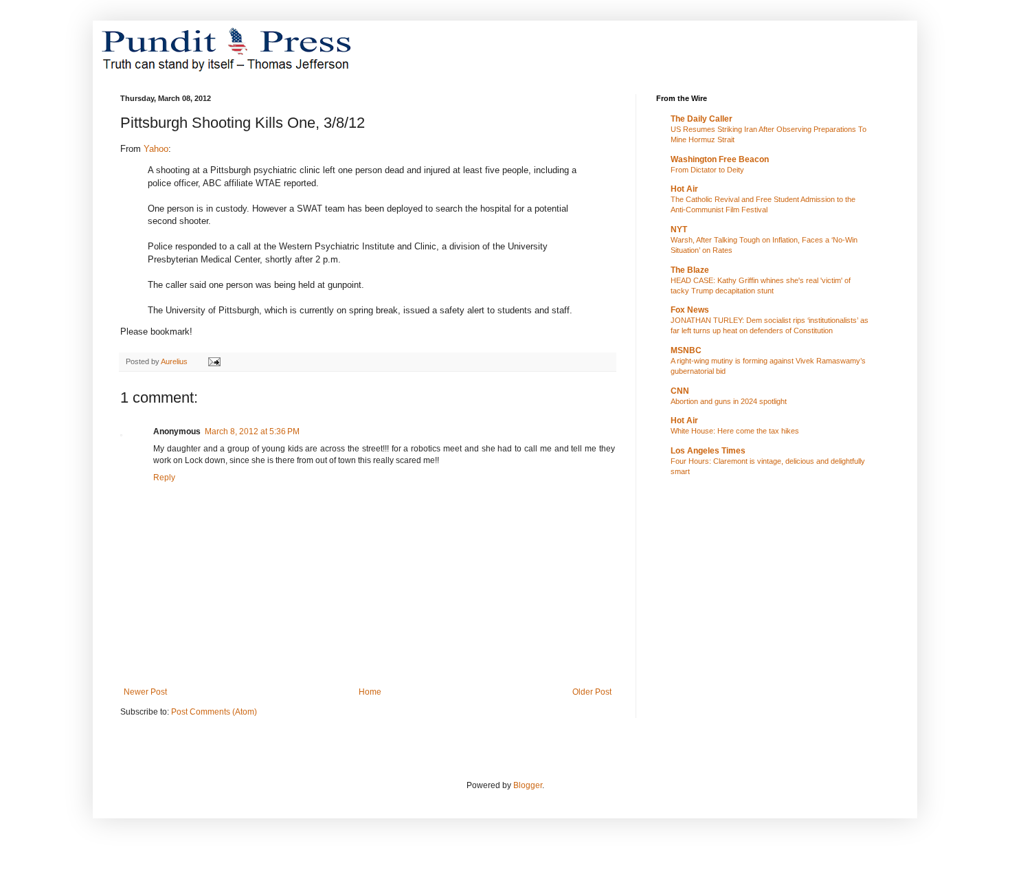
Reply (164, 477)
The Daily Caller (701, 119)
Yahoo (156, 149)
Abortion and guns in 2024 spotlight (729, 401)
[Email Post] (214, 361)
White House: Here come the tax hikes (735, 431)
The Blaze (690, 270)
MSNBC (686, 350)
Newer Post (145, 692)
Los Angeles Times (708, 451)
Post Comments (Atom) (214, 712)
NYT (679, 229)
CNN (680, 391)
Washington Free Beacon (720, 159)
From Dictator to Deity (707, 170)
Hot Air (684, 189)
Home (370, 692)
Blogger (527, 785)
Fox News (690, 310)
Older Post (591, 692)
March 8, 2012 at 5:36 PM (252, 431)
